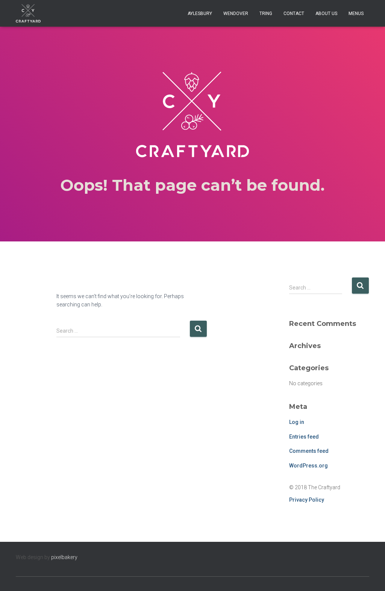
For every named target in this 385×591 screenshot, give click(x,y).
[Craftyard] (28, 13)
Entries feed (304, 437)
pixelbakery (64, 557)
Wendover (235, 13)
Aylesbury (200, 13)
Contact (293, 13)
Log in (296, 422)
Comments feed (309, 451)
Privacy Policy (306, 500)
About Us (326, 13)
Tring (265, 13)
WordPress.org (308, 466)
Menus (356, 13)
